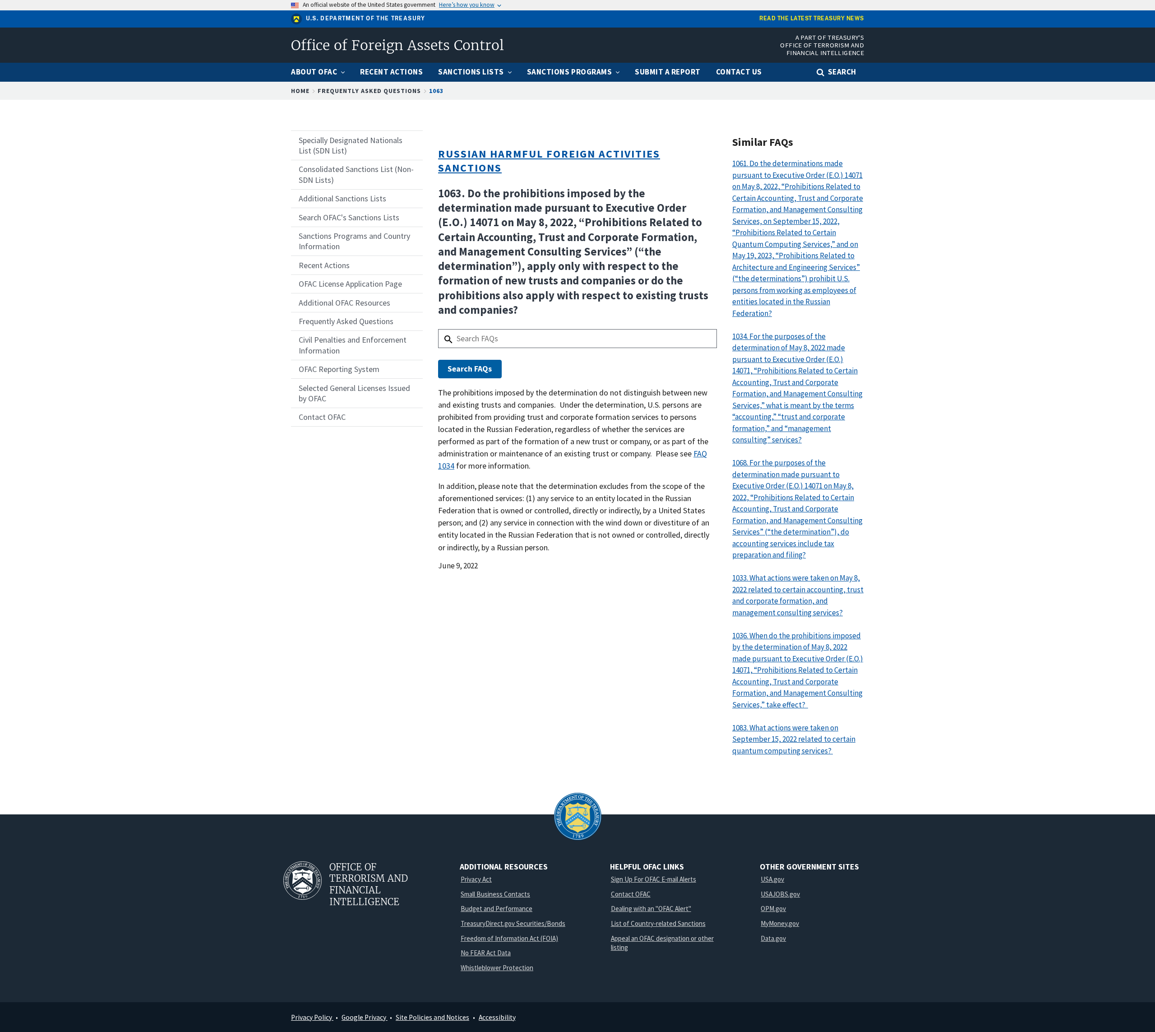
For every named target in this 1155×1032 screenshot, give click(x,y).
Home (300, 91)
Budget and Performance (496, 908)
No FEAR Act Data (486, 952)
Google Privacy (365, 1017)
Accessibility (497, 1017)
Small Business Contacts (495, 894)
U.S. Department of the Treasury (365, 18)
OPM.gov (773, 908)
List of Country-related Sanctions (658, 923)
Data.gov (773, 938)
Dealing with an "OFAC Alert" (651, 908)
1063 (436, 91)
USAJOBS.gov (780, 894)
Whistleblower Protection (497, 967)
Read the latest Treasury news (811, 19)
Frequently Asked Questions (369, 91)
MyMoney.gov (780, 923)
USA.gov (772, 879)
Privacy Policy (312, 1017)
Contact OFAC (631, 894)
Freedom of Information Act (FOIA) (509, 938)
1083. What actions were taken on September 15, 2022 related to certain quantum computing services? (793, 739)
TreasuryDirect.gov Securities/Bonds (513, 923)
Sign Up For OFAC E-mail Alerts (653, 879)
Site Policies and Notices (432, 1017)
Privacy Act (476, 879)
